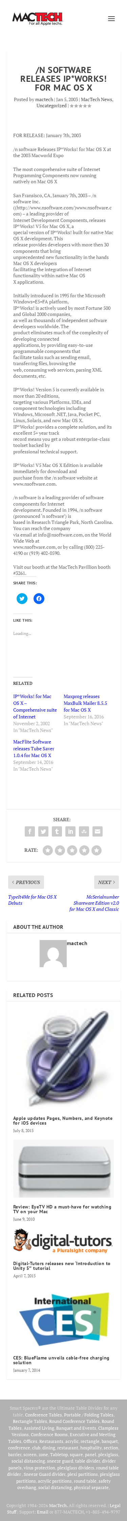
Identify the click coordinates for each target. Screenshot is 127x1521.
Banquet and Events (76, 1428)
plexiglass (108, 1454)
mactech (44, 99)
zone (43, 1454)
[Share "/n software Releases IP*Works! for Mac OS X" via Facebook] (30, 831)
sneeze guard (60, 1461)
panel (90, 1454)
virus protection (39, 1468)
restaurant (67, 1448)
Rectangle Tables (30, 1421)
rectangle (90, 1441)
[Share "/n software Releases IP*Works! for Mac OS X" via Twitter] (43, 831)
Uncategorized (52, 105)
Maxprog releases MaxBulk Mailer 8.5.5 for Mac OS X (85, 703)
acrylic (72, 1441)
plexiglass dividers (75, 1468)
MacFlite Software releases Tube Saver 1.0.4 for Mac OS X (33, 748)
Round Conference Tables (74, 1421)
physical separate (91, 1487)
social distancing (28, 1461)
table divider (87, 1461)
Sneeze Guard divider (44, 1474)
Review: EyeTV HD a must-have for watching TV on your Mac (62, 1209)
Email (42, 1512)
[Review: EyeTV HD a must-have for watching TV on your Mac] (63, 1169)
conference (19, 1448)
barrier (14, 1454)
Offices (30, 1441)
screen (30, 1454)
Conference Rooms (49, 1434)
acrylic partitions (55, 1481)
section (111, 1448)
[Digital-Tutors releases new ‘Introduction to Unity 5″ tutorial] (63, 1241)
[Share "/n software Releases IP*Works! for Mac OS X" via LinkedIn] (70, 831)
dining (48, 1448)
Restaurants (51, 1441)
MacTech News (96, 99)
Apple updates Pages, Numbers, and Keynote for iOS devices (63, 1120)
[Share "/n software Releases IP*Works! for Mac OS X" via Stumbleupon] (84, 831)
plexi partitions (82, 1474)
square (76, 1454)
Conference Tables (43, 1415)
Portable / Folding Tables (88, 1415)
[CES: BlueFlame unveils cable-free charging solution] (63, 1317)
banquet (110, 1441)
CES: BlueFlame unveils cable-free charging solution (61, 1360)
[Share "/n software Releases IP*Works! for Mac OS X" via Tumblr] (57, 831)
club (36, 1448)
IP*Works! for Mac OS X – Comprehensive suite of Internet (35, 706)
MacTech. (58, 1505)
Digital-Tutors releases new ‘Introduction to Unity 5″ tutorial (62, 1265)
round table (85, 1481)
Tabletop (59, 1454)
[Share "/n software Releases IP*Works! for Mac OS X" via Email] (97, 831)
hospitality (91, 1448)
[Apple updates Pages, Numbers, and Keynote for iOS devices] (63, 1058)
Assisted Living (39, 1428)
